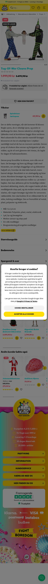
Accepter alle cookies (24, 314)
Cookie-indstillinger (24, 308)
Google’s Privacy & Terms (27, 301)
